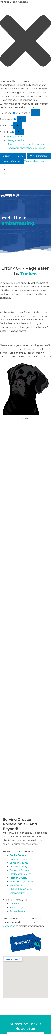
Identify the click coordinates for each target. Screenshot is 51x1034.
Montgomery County (21, 881)
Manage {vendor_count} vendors (25, 144)
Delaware (15, 903)
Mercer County (18, 877)
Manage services (16, 140)
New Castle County (20, 885)
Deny (20, 156)
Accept (6, 156)
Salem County (18, 893)
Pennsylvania (17, 911)
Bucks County (18, 855)
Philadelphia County (21, 889)
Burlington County (20, 859)
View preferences (38, 156)
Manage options (16, 136)
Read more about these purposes (26, 148)
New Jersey (16, 907)
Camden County (19, 862)
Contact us (9, 926)
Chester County (18, 866)
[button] (25, 41)
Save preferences (11, 161)
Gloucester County (20, 874)
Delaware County (19, 870)
